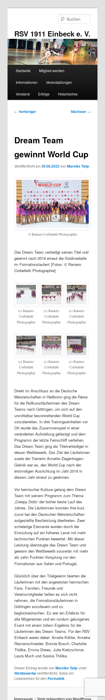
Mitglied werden (51, 70)
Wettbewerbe (25, 673)
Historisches (68, 93)
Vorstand (23, 93)
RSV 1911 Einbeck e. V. (52, 34)
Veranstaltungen (59, 82)
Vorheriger (25, 111)
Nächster (81, 111)
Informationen (27, 82)
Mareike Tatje (78, 166)
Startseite (23, 70)
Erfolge (44, 93)
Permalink (56, 678)
